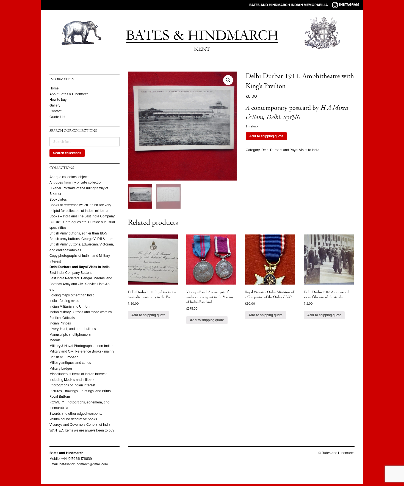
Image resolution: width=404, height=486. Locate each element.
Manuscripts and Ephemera (70, 334)
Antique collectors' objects (69, 177)
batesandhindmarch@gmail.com (83, 464)
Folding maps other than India (72, 295)
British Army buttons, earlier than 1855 (78, 233)
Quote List (57, 117)
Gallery (54, 105)
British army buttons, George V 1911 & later (81, 239)
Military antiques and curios (70, 363)
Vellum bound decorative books (73, 419)
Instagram (349, 4)
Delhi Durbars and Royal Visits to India (79, 267)
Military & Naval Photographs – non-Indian (81, 346)
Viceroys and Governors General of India (79, 424)
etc (51, 289)
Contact (55, 111)
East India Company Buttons (70, 273)
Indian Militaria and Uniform (70, 306)
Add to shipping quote (266, 136)
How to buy (58, 100)
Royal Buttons (60, 396)
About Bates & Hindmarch (68, 94)
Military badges (61, 368)
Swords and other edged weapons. (75, 413)
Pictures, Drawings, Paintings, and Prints (80, 391)
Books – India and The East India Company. (82, 216)
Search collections (67, 153)
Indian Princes (60, 323)
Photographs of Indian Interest (72, 385)
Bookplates (58, 199)
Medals (54, 340)
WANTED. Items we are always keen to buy (81, 430)
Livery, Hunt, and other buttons (72, 329)
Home (54, 88)
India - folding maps (64, 301)
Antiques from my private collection (76, 182)
